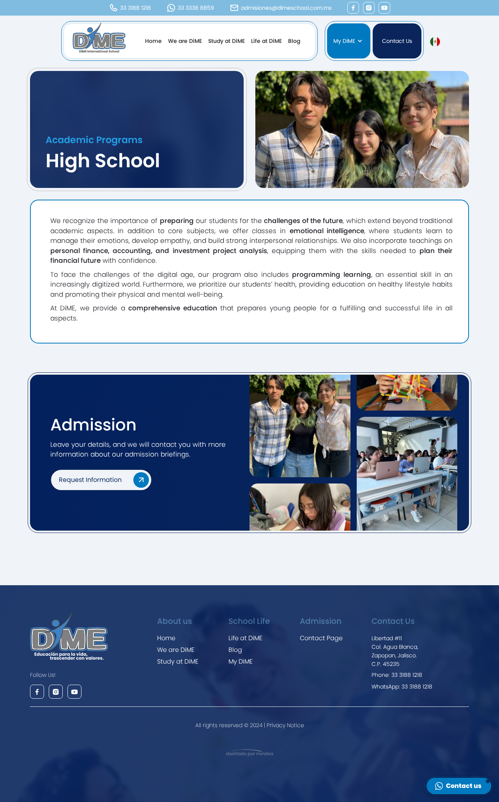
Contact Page (321, 638)
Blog (294, 41)
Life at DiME (266, 41)
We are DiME (185, 41)
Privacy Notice (284, 725)
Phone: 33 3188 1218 (397, 675)
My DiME (240, 661)
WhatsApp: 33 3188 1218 (402, 686)
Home (153, 41)
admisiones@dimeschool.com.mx (286, 8)
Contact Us (397, 41)
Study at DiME (226, 41)
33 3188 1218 (135, 8)
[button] (348, 40)
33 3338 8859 (196, 8)
